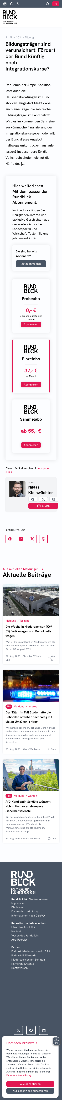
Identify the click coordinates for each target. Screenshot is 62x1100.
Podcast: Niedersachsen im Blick (30, 951)
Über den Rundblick (23, 927)
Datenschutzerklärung (18, 1075)
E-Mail (46, 506)
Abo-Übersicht (19, 939)
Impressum (17, 903)
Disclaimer (17, 907)
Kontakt (16, 931)
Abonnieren (31, 324)
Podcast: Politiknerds (23, 955)
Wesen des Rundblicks (25, 935)
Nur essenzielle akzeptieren (30, 1091)
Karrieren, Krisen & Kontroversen (22, 966)
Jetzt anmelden (31, 263)
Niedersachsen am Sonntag (28, 959)
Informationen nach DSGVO (28, 915)
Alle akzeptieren (30, 1084)
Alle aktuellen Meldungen (21, 569)
